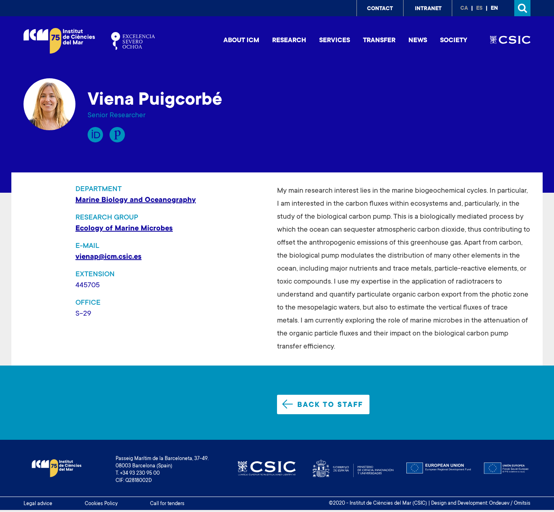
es (479, 8)
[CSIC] (510, 41)
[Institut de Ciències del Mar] (59, 41)
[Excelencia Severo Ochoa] (133, 41)
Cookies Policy (101, 504)
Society (453, 40)
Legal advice (38, 504)
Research (289, 40)
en (494, 8)
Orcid (95, 134)
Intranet (428, 9)
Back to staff (330, 405)
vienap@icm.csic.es (108, 257)
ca (464, 8)
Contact (380, 9)
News (417, 40)
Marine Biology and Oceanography (135, 200)
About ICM (241, 40)
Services (334, 40)
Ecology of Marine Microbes (124, 229)
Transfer (379, 40)
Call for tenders (167, 504)
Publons (117, 134)
